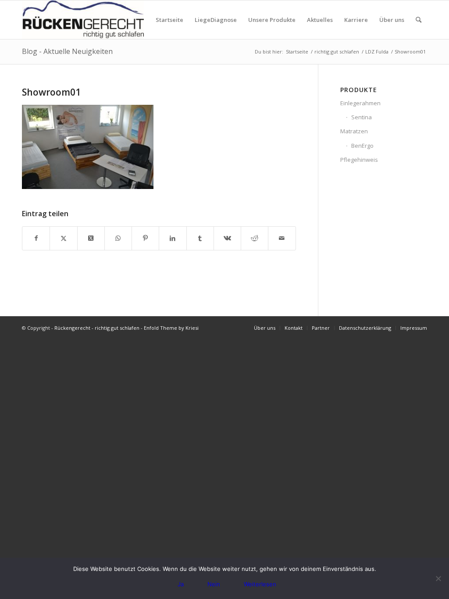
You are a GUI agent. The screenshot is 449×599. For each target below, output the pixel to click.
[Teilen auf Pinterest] (145, 238)
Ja (181, 584)
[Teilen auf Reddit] (254, 238)
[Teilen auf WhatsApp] (118, 238)
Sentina (361, 117)
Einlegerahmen (360, 103)
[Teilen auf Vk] (227, 238)
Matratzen (354, 131)
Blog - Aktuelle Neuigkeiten (67, 51)
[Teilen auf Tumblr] (200, 238)
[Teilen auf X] (63, 238)
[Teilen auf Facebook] (36, 238)
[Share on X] (91, 238)
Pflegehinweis (359, 160)
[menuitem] (169, 19)
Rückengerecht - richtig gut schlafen (96, 327)
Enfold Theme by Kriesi (171, 327)
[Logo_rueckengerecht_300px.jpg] (83, 19)
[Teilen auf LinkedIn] (172, 238)
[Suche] (418, 19)
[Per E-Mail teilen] (281, 238)
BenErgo (362, 146)
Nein (213, 584)
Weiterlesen (260, 584)
